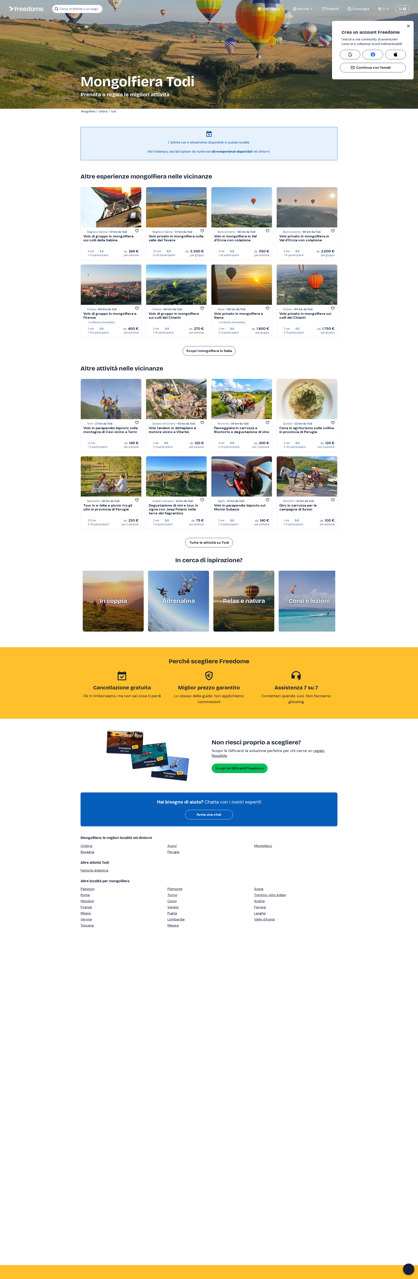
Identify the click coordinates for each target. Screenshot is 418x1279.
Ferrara (260, 907)
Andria (259, 901)
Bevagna (87, 852)
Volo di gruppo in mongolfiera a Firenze (109, 315)
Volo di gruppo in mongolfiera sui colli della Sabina (108, 238)
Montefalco (263, 846)
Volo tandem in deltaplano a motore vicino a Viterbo (172, 430)
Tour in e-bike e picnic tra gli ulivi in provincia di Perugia (107, 507)
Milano (86, 913)
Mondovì (87, 901)
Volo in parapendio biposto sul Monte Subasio (239, 507)
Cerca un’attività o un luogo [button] (78, 9)
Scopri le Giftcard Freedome (239, 768)
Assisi (172, 846)
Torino (172, 895)
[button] (408, 1269)
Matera (173, 925)
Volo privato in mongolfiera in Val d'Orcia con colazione (304, 238)
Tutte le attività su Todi (209, 542)
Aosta (258, 889)
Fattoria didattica (94, 870)
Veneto (173, 907)
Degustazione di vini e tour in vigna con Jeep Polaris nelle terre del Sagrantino (173, 509)
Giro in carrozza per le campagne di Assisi (298, 507)
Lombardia (176, 919)
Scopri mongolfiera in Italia (209, 351)
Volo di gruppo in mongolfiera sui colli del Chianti (174, 315)
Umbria (86, 846)
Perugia (173, 852)
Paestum (87, 889)
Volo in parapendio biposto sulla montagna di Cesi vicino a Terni (110, 430)
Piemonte (174, 889)
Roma (85, 895)
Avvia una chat (209, 814)
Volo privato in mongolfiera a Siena (238, 315)
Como (172, 901)
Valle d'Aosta (264, 919)
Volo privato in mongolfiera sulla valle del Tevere (176, 238)
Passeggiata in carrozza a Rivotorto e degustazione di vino (241, 430)
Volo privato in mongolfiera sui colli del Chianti (305, 315)
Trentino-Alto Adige (270, 895)
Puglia (172, 913)
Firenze (86, 907)
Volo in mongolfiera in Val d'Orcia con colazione (235, 238)
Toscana (87, 925)
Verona (86, 919)
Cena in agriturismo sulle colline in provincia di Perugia (306, 430)
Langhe (260, 913)
